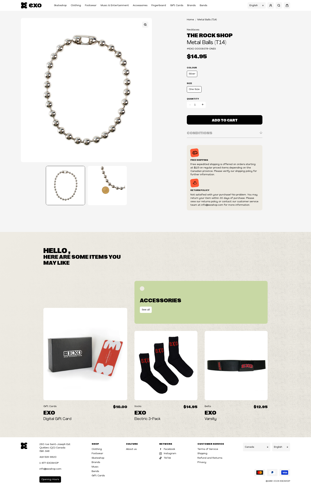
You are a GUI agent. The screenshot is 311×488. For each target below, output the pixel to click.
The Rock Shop (210, 35)
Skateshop (60, 5)
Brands (191, 5)
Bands (203, 5)
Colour (192, 67)
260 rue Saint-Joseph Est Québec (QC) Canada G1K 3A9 (54, 448)
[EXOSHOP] (31, 5)
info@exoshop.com (50, 469)
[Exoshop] (24, 445)
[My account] (270, 5)
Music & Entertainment (115, 5)
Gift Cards (176, 5)
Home (190, 19)
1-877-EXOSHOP (49, 463)
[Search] (279, 5)
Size (189, 83)
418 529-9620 (48, 457)
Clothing (76, 5)
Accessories (140, 5)
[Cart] (287, 5)
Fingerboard (158, 5)
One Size (194, 89)
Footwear (90, 5)
